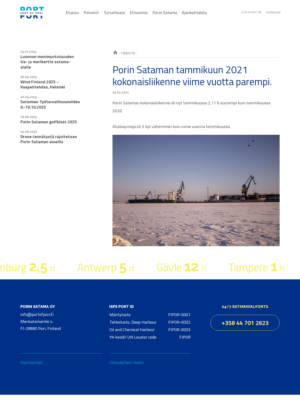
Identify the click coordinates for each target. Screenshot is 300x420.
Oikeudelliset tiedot (126, 362)
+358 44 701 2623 (245, 322)
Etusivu (72, 12)
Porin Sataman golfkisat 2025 (48, 122)
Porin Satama (165, 12)
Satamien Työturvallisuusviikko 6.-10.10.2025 (50, 104)
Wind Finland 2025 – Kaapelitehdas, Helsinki (42, 84)
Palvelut (91, 12)
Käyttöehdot (31, 362)
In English (273, 12)
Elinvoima (138, 12)
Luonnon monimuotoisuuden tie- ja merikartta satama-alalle (47, 61)
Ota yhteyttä (251, 12)
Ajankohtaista (194, 12)
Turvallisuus (114, 12)
